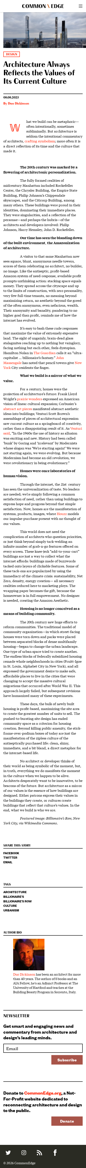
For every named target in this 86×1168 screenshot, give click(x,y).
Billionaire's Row (17, 901)
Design (11, 54)
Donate (67, 1121)
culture (10, 905)
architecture (15, 892)
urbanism (11, 910)
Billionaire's (13, 896)
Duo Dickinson (18, 103)
